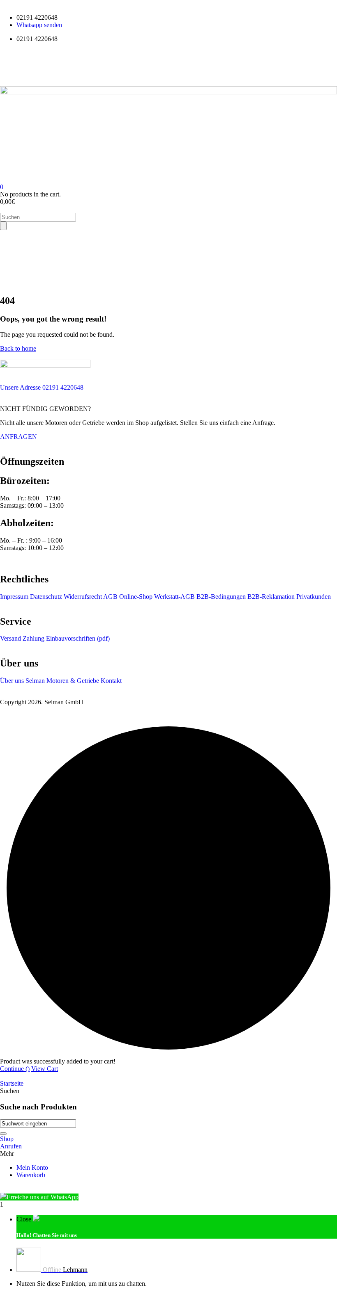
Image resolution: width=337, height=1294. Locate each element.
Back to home (18, 348)
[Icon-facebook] (10, 67)
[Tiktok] (77, 67)
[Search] (3, 225)
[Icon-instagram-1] (54, 67)
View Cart (44, 1068)
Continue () (15, 1068)
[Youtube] (32, 67)
